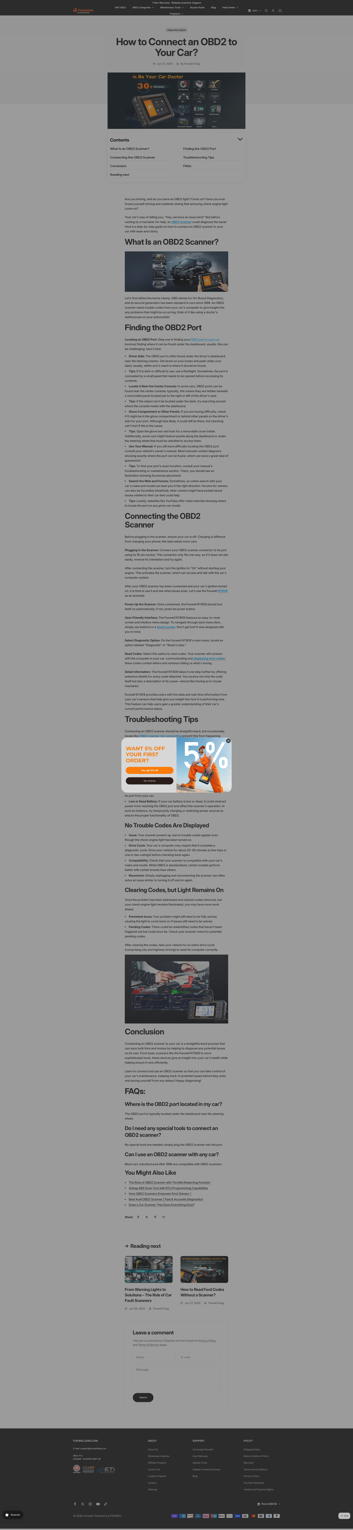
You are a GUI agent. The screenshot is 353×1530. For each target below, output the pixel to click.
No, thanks (150, 781)
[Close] (228, 741)
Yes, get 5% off (149, 770)
